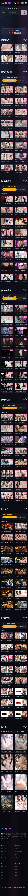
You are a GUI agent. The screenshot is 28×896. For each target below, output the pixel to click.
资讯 (2, 878)
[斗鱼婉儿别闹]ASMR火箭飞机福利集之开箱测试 (13, 380)
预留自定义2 (18, 869)
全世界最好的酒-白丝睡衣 (21, 52)
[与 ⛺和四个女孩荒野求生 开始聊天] (7, 803)
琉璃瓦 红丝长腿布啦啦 (20, 282)
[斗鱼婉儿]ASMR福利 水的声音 (8, 368)
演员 (2, 869)
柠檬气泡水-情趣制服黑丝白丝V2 (9, 117)
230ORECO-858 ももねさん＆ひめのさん (11, 718)
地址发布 (17, 848)
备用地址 (17, 858)
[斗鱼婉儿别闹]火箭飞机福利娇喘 (9, 391)
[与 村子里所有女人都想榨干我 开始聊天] (21, 742)
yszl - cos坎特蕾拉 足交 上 (21, 444)
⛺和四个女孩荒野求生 (6, 812)
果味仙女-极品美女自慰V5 (7, 161)
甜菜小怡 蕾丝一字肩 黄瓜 (21, 215)
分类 (2, 872)
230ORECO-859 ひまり (21, 707)
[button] (3, 21)
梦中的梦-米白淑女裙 (20, 94)
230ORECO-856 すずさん (21, 696)
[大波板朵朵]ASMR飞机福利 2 (8, 346)
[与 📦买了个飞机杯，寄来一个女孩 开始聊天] (21, 782)
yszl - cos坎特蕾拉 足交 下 (7, 455)
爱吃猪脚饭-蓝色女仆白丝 (7, 150)
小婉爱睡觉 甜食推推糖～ (21, 237)
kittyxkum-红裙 (18, 150)
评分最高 (3, 858)
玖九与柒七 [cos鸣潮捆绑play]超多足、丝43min (12, 248)
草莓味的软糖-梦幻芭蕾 (7, 63)
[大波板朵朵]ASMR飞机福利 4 (8, 357)
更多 (24, 39)
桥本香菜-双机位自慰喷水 (7, 139)
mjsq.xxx (16, 30)
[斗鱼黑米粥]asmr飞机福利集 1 (8, 313)
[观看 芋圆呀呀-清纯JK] (21, 58)
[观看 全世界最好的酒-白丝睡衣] (21, 47)
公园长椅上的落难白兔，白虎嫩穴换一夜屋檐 (12, 751)
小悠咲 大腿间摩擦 (5, 226)
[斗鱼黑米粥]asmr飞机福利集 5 (8, 335)
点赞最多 (3, 855)
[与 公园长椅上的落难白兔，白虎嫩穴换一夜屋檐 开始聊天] (7, 742)
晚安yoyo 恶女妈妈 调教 (7, 215)
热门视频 (3, 851)
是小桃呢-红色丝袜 (5, 172)
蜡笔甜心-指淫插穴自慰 (20, 105)
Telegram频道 (18, 851)
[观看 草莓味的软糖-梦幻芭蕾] (7, 58)
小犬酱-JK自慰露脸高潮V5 (7, 128)
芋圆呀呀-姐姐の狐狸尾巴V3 (8, 52)
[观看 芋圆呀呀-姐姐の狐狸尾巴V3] (7, 47)
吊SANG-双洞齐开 (19, 128)
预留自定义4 (18, 875)
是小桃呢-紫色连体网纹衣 (21, 161)
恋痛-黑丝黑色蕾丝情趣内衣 (8, 105)
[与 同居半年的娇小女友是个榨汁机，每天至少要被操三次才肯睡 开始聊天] (7, 782)
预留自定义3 (18, 872)
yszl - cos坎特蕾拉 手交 (7, 444)
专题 (2, 875)
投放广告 (17, 855)
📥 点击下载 (17, 32)
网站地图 (3, 866)
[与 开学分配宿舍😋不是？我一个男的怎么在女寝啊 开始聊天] (21, 803)
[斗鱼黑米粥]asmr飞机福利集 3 (8, 324)
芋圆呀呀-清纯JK (19, 63)
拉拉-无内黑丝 (18, 172)
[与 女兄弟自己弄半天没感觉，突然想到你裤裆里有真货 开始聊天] (21, 762)
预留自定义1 (18, 866)
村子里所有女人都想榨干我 (21, 751)
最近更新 (3, 848)
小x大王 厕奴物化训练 (20, 422)
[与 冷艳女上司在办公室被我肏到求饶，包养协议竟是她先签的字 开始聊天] (7, 762)
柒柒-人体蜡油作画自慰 (7, 94)
